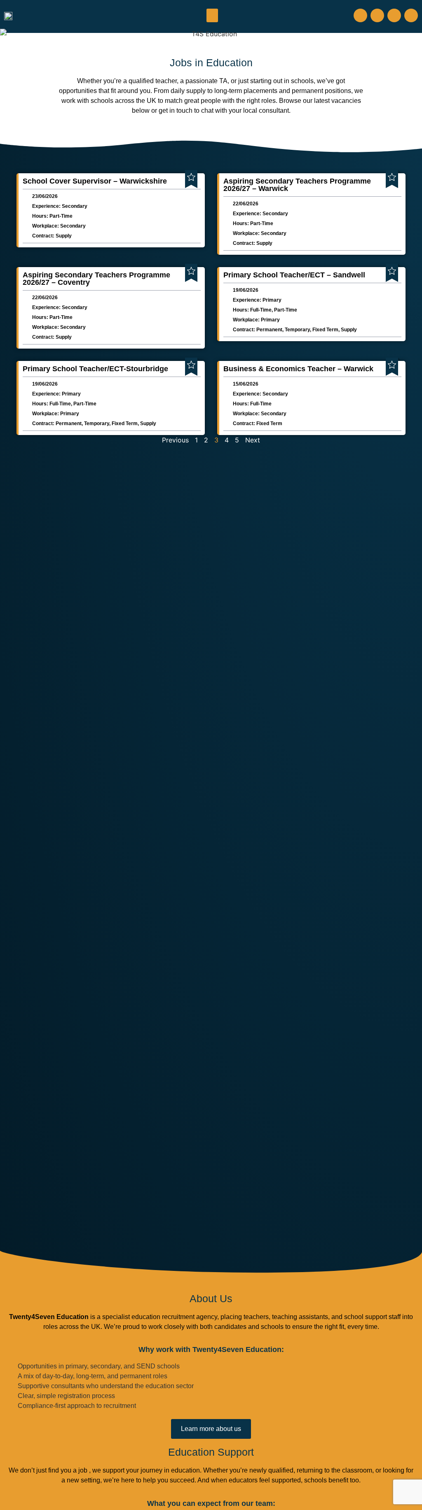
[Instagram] (377, 15)
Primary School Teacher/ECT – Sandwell (294, 275)
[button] (212, 15)
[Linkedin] (411, 15)
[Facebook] (360, 15)
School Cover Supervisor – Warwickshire (95, 181)
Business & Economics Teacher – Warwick (298, 369)
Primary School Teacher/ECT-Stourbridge (95, 369)
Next (252, 440)
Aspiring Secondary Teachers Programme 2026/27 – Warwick (297, 185)
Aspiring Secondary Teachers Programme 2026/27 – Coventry (96, 278)
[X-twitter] (394, 15)
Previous (175, 440)
